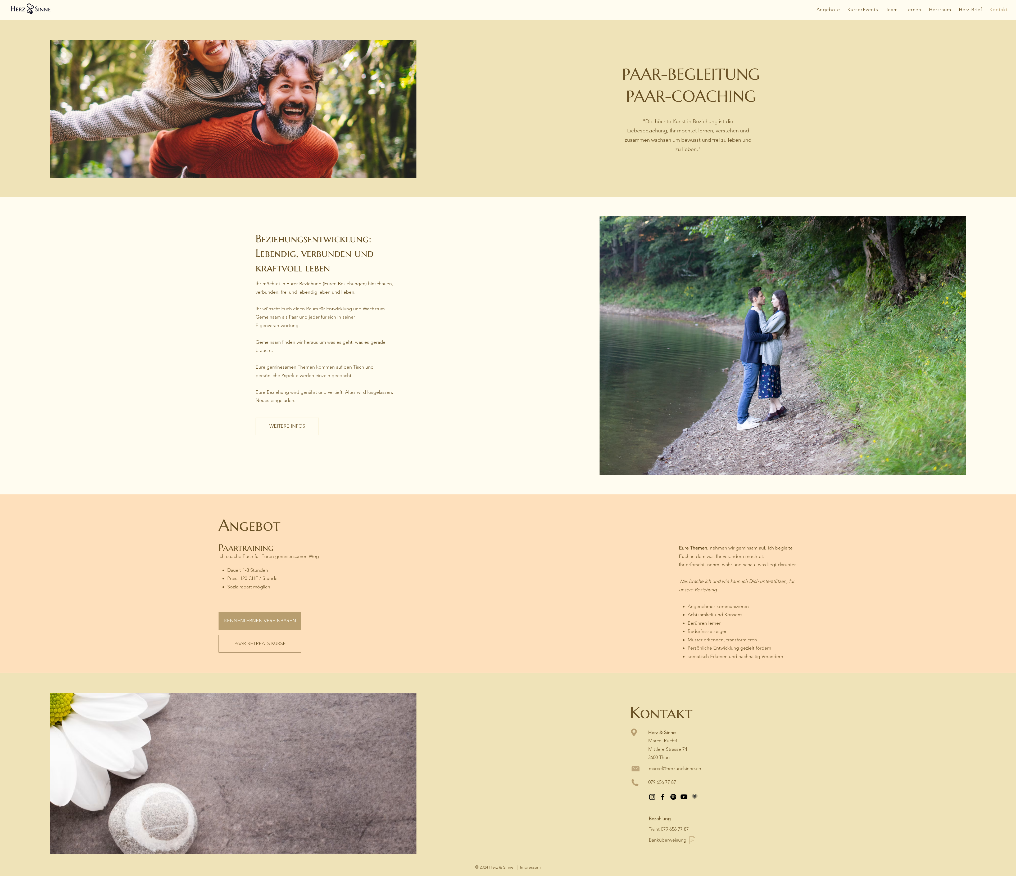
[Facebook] (663, 797)
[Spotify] (673, 797)
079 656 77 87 (662, 782)
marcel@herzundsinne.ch (675, 768)
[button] (913, 9)
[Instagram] (652, 797)
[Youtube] (684, 797)
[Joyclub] (694, 797)
